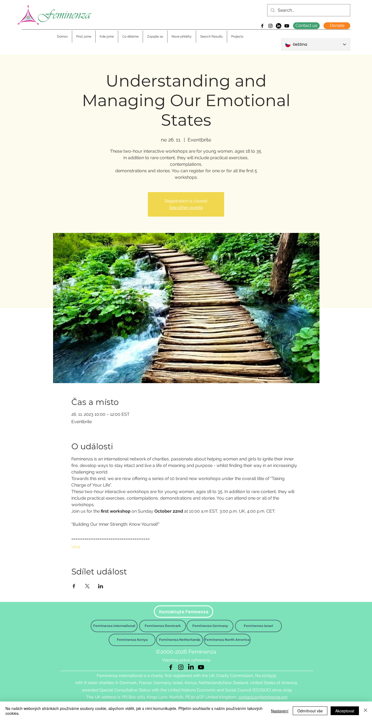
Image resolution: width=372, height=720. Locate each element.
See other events (186, 207)
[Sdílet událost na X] (87, 586)
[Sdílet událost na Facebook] (74, 586)
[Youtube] (286, 26)
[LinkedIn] (278, 26)
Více (75, 546)
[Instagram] (270, 26)
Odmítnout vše (310, 710)
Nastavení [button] (279, 710)
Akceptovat (344, 710)
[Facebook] (262, 26)
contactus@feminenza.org (262, 697)
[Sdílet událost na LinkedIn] (100, 586)
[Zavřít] (365, 711)
